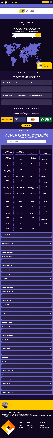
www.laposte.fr (47, 64)
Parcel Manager (45, 2)
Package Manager (30, 425)
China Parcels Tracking (44, 433)
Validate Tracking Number (44, 427)
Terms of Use (21, 431)
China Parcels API (16, 415)
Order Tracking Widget (31, 433)
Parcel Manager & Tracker (44, 431)
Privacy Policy (44, 415)
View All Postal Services (26, 125)
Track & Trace (37, 403)
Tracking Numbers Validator (32, 431)
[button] (2, 2)
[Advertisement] (26, 16)
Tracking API (42, 425)
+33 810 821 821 (48, 66)
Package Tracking (30, 427)
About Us (20, 425)
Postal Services (29, 429)
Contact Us (21, 427)
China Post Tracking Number (45, 429)
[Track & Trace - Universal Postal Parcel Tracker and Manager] (10, 2)
